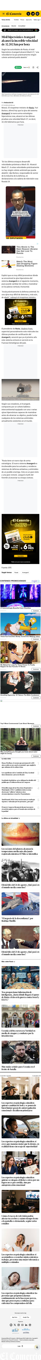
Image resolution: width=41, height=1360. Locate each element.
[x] (15, 1325)
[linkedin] (26, 1325)
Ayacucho (29, 20)
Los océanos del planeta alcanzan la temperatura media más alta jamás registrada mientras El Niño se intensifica (20, 851)
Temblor (16, 20)
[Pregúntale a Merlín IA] (37, 1347)
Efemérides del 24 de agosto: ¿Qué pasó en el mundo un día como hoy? (20, 885)
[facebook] (11, 1325)
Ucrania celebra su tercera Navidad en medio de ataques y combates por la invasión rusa (18, 1033)
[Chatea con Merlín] (28, 14)
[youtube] (22, 1325)
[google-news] (30, 1325)
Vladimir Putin (26, 329)
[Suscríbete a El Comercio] (32, 14)
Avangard (6, 113)
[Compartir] (37, 67)
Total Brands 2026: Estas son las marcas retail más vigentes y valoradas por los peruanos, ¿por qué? (18, 800)
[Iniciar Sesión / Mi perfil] (37, 14)
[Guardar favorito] (33, 67)
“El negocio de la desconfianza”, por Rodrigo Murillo (17, 919)
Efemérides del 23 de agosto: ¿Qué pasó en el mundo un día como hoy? (20, 952)
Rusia (31, 108)
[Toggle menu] (3, 14)
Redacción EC (8, 102)
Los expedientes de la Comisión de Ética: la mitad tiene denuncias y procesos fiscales (18, 774)
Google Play (26, 1317)
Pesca (22, 20)
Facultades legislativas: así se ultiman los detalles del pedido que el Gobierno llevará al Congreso (19, 781)
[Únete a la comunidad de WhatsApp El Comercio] (18, 67)
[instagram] (18, 1325)
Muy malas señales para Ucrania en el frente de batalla (18, 1067)
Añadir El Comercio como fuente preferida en (20, 30)
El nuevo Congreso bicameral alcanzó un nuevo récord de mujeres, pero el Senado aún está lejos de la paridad (18, 809)
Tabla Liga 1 (37, 20)
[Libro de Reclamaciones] (26, 1331)
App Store (14, 1317)
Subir (19, 1346)
